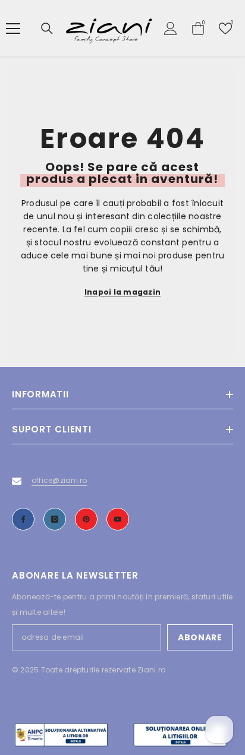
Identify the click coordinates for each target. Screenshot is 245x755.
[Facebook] (23, 519)
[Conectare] (170, 28)
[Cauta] (47, 28)
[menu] (13, 28)
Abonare (200, 637)
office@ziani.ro (59, 480)
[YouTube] (117, 519)
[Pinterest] (86, 519)
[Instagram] (54, 519)
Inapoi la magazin (122, 292)
